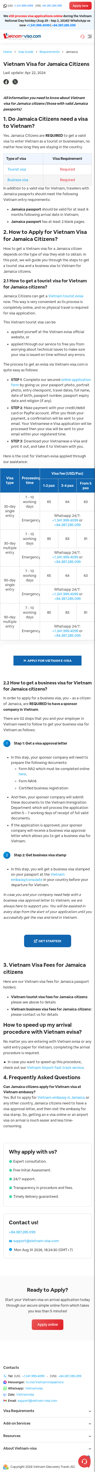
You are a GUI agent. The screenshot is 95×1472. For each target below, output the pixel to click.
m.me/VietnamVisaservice (45, 1382)
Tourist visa (17, 169)
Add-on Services (16, 1423)
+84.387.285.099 (52, 5)
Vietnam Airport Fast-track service (55, 1067)
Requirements (49, 52)
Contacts (11, 1367)
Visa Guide (25, 52)
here (22, 774)
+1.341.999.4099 (23, 5)
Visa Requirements (18, 1411)
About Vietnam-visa (20, 1448)
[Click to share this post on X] (15, 83)
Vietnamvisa (34, 1388)
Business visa (18, 180)
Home (7, 52)
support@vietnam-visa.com (36, 1241)
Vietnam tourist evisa (65, 296)
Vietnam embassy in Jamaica (61, 1097)
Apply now (80, 6)
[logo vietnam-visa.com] (22, 36)
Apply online (47, 1324)
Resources (12, 1436)
